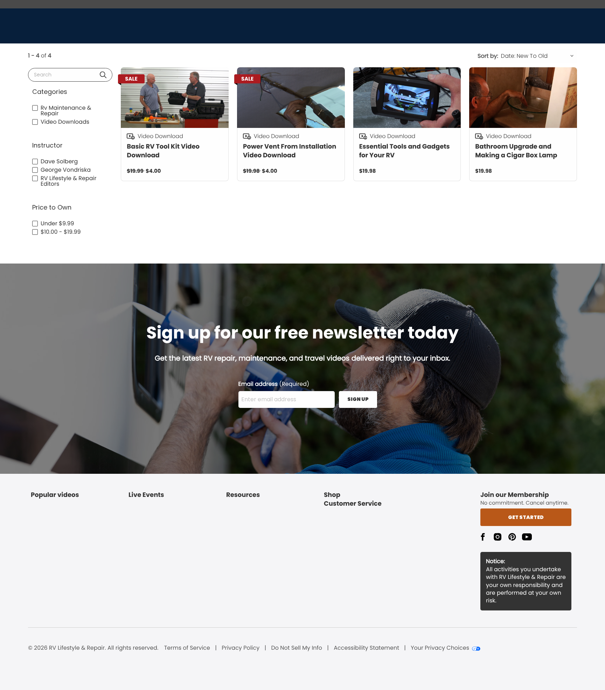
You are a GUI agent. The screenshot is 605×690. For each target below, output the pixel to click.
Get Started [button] (526, 517)
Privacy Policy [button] (240, 648)
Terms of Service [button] (187, 648)
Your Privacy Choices (440, 648)
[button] (103, 75)
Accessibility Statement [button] (366, 648)
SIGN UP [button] (358, 399)
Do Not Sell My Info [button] (296, 648)
